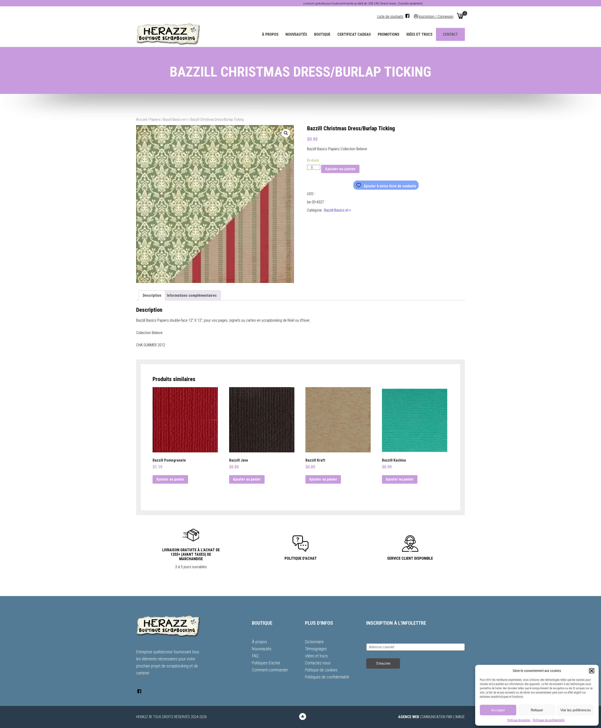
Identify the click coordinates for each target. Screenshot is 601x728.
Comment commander (270, 669)
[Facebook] (407, 16)
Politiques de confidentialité (548, 720)
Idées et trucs (419, 34)
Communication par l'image (431, 717)
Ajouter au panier (340, 169)
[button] (591, 670)
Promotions (388, 34)
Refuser (537, 710)
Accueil (141, 119)
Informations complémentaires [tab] (192, 295)
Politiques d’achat (266, 662)
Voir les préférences (575, 710)
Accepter (498, 710)
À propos (270, 34)
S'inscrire (383, 663)
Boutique (322, 34)
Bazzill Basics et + (175, 119)
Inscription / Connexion (436, 16)
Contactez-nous (318, 662)
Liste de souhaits (390, 16)
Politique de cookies (518, 720)
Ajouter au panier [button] (170, 479)
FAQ (255, 655)
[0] (460, 15)
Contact (450, 34)
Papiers (155, 119)
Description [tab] (152, 295)
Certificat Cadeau (354, 34)
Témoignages (316, 648)
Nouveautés (296, 34)
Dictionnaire (314, 641)
